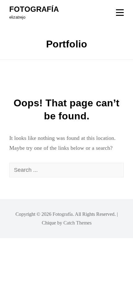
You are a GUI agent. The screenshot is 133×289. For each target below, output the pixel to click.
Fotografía (34, 9)
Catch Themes (77, 222)
